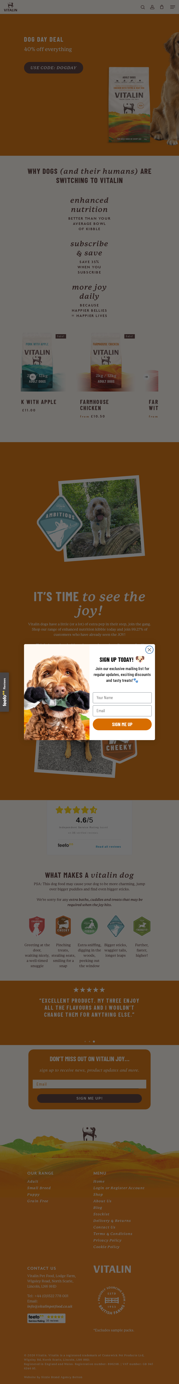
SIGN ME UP (122, 724)
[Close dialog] (149, 650)
